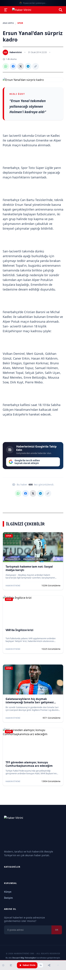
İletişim (8, 897)
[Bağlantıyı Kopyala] (35, 66)
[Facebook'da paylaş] (13, 66)
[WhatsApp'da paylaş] (6, 66)
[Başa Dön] (58, 965)
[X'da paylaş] (21, 66)
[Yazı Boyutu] (11, 965)
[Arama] (60, 10)
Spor (20, 23)
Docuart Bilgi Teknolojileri (24, 957)
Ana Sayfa (8, 23)
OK (56, 929)
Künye (7, 891)
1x (41, 965)
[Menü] (6, 10)
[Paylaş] (49, 965)
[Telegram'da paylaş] (28, 66)
